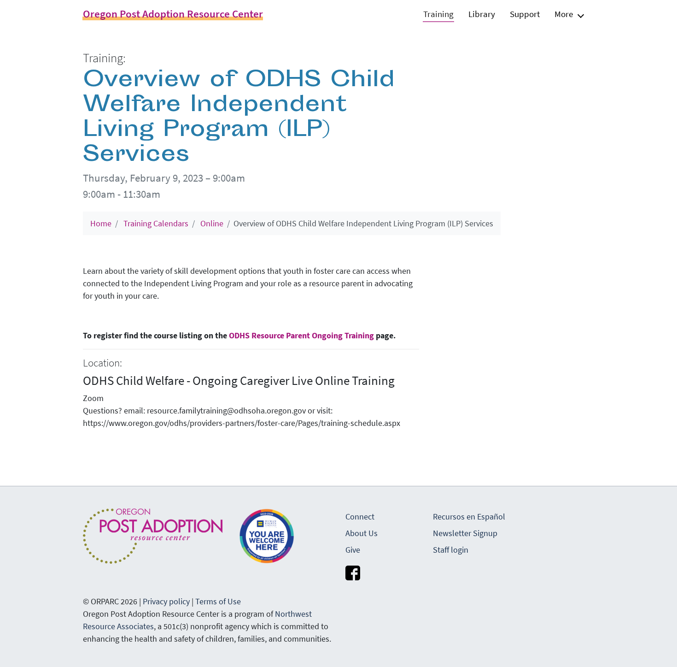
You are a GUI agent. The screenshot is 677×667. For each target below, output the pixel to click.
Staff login (450, 549)
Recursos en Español (469, 516)
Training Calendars (155, 223)
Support (525, 13)
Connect (359, 516)
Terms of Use (218, 601)
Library (481, 13)
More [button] (563, 13)
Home (100, 223)
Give (352, 549)
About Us (361, 533)
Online (211, 223)
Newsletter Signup (465, 533)
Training (438, 13)
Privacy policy (166, 601)
